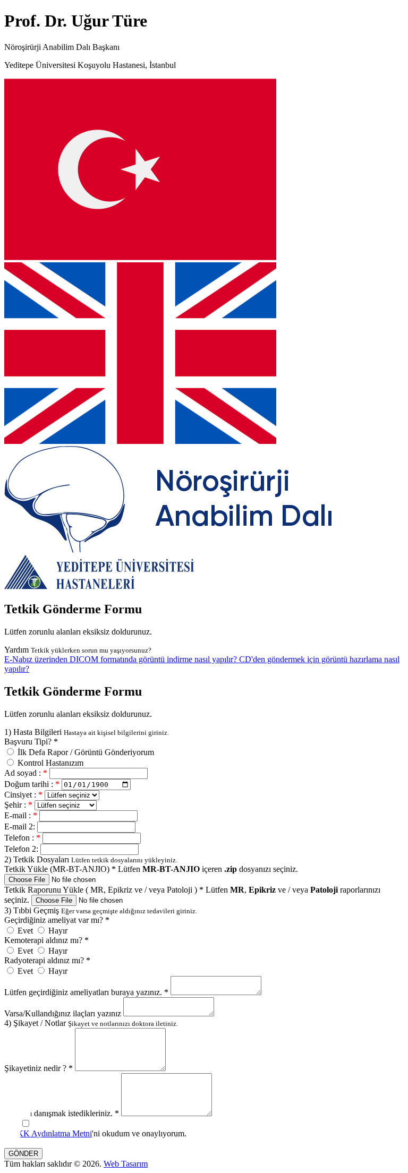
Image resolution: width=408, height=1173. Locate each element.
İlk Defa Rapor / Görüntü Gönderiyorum (84, 752)
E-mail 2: (20, 826)
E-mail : (20, 815)
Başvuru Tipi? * (31, 741)
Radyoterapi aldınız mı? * (47, 960)
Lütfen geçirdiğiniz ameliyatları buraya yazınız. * (86, 992)
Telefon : (22, 837)
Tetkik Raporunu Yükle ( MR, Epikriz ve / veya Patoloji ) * (103, 889)
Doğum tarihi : (32, 784)
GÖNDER (23, 1154)
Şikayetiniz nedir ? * (38, 1068)
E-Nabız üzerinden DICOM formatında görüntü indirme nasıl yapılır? (121, 659)
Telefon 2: (22, 848)
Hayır (56, 930)
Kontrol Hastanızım (49, 762)
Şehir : (18, 804)
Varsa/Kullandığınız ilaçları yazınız (62, 1013)
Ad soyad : (25, 772)
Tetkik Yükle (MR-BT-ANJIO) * (60, 869)
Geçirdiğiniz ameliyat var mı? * (56, 919)
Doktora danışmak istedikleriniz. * (61, 1113)
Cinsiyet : (23, 794)
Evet (25, 930)
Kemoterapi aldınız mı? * (46, 940)
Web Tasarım (126, 1163)
